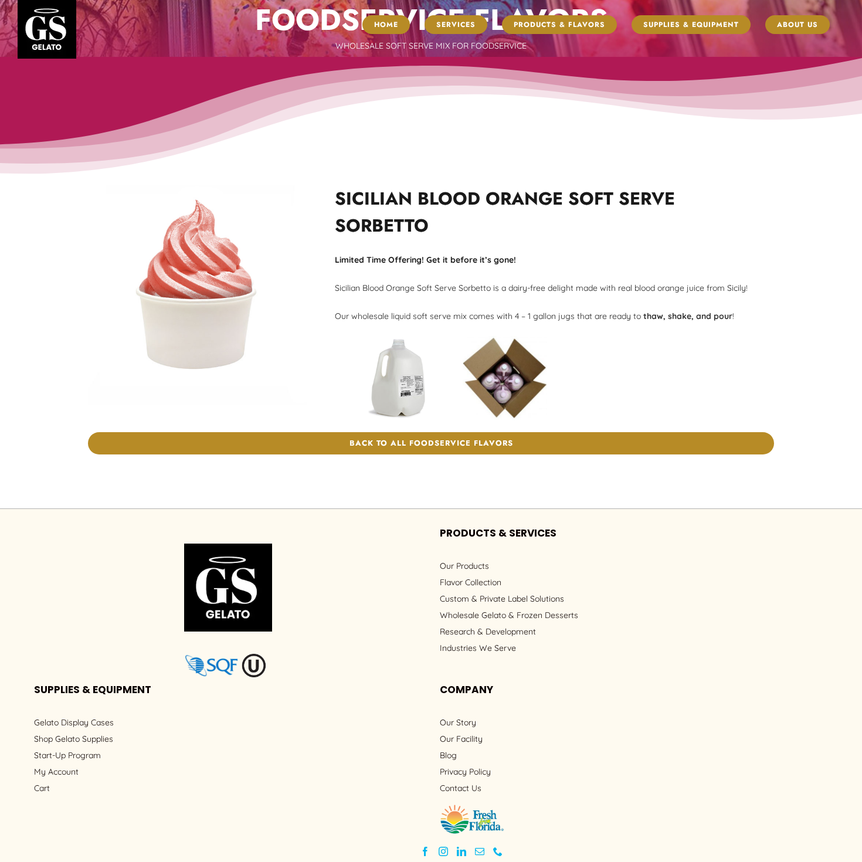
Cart (42, 788)
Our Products (464, 566)
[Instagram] (443, 851)
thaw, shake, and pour (687, 316)
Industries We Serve (478, 648)
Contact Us (460, 788)
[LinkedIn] (461, 851)
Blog (448, 755)
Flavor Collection (470, 582)
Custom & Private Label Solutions (502, 598)
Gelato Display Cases (74, 722)
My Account (56, 771)
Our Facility (461, 739)
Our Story (458, 722)
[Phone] (498, 851)
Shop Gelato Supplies (73, 739)
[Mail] (479, 851)
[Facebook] (425, 851)
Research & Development (488, 631)
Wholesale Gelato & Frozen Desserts (509, 615)
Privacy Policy (465, 771)
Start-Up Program (67, 755)
